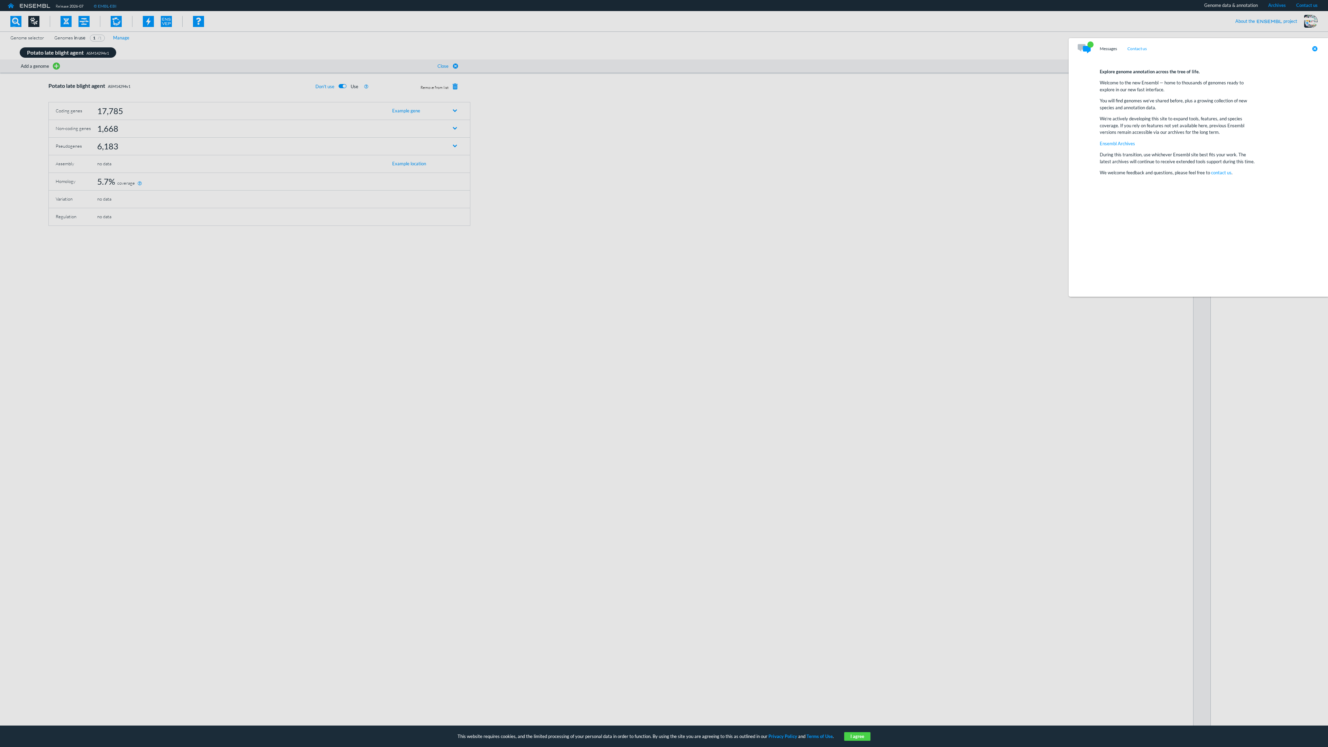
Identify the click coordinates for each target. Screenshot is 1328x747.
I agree (857, 736)
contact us (1221, 172)
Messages (1108, 49)
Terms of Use (819, 736)
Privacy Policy (782, 736)
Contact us (1137, 49)
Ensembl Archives (1117, 143)
